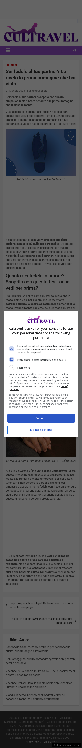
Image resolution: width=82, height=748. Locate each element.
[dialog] (41, 374)
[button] (41, 367)
